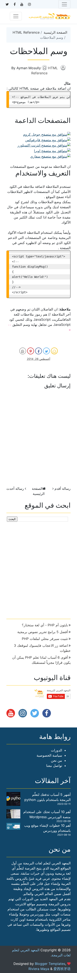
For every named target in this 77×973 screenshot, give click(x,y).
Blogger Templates (50, 964)
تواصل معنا (54, 765)
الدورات (56, 750)
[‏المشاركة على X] (46, 351)
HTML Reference (26, 32)
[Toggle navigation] (64, 4)
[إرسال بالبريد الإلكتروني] (54, 351)
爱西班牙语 (62, 969)
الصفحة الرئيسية (55, 32)
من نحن (56, 760)
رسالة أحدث (15, 488)
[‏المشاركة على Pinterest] (30, 351)
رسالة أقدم (63, 488)
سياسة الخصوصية (49, 755)
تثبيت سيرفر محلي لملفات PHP (45, 639)
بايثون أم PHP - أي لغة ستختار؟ (45, 625)
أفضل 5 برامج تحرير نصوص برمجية (42, 632)
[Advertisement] (38, 568)
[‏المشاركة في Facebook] (38, 351)
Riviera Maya (38, 969)
